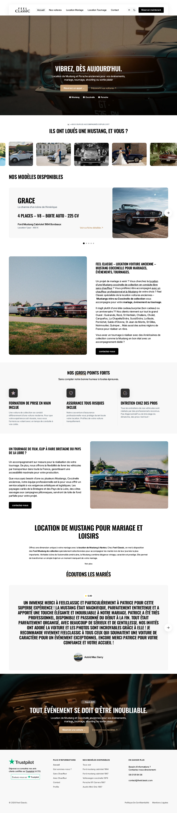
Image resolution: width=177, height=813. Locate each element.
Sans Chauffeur (60, 773)
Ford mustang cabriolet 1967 (95, 773)
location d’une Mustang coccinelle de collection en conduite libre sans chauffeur (127, 285)
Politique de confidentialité (137, 802)
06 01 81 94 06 (135, 775)
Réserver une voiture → (73, 729)
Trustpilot (30, 771)
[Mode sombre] (132, 9)
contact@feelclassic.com (140, 780)
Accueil (56, 765)
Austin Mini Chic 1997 (92, 787)
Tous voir (87, 765)
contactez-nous (107, 351)
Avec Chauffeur (60, 778)
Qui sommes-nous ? (62, 769)
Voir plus (88, 564)
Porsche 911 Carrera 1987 (94, 782)
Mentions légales (160, 802)
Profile (56, 787)
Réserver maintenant (151, 10)
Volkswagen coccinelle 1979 (95, 778)
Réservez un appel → (74, 88)
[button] (168, 213)
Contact (56, 782)
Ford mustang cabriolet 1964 (96, 769)
